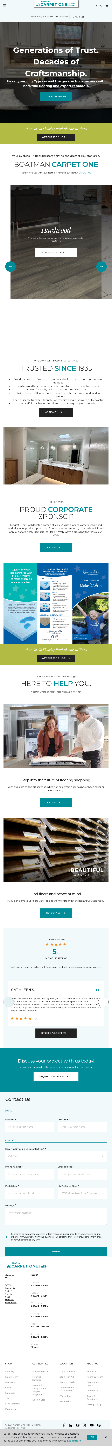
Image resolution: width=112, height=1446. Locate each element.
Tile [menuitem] (7, 1398)
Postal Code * (12, 1186)
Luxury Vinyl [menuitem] (11, 1377)
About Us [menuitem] (91, 1371)
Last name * (64, 1119)
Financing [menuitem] (10, 1409)
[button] (96, 6)
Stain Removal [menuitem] (67, 1371)
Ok (92, 1437)
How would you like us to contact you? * (25, 1149)
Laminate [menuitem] (10, 1393)
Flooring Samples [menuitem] (36, 1378)
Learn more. (74, 1440)
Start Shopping (56, 96)
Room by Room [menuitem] (95, 1377)
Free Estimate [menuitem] (12, 1403)
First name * (11, 1119)
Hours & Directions (10, 1301)
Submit (56, 1251)
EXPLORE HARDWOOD (53, 252)
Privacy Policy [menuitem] (94, 1404)
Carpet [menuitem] (8, 1387)
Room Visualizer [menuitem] (40, 1371)
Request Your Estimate (53, 1076)
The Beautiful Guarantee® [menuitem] (67, 1389)
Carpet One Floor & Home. (27, 1425)
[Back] (10, 266)
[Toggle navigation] (4, 6)
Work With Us (53, 412)
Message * (10, 1205)
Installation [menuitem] (65, 1401)
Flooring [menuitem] (9, 1371)
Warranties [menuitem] (65, 1396)
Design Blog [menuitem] (38, 1399)
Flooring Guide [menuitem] (67, 1382)
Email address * (65, 1167)
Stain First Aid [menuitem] (67, 1377)
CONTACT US (84, 172)
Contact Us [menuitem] (92, 1390)
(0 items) (107, 6)
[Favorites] (101, 6)
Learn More (53, 547)
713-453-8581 (77, 16)
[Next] (101, 266)
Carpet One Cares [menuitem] (93, 1384)
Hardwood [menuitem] (10, 1382)
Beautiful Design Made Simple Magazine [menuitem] (39, 1390)
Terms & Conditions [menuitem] (92, 1397)
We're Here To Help (54, 137)
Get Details (53, 913)
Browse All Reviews (53, 1033)
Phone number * (13, 1167)
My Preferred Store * (68, 1186)
